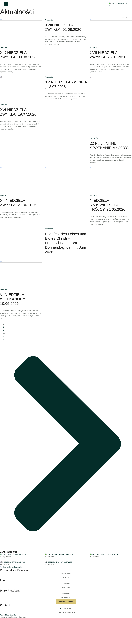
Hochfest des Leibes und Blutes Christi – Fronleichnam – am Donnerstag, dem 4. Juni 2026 (65, 243)
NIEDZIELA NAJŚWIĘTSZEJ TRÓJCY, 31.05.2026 (107, 205)
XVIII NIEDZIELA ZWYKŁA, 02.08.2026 (59, 554)
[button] (66, 601)
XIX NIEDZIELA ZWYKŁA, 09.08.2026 (13, 554)
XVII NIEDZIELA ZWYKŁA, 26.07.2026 (104, 554)
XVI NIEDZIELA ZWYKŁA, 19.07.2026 (13, 562)
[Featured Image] (6, 554)
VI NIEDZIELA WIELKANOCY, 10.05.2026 (13, 299)
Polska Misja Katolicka (8, 615)
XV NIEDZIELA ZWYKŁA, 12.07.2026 (58, 562)
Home (122, 17)
